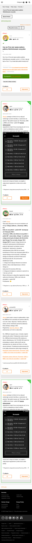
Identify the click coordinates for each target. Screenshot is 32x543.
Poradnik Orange (10, 530)
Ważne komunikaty (5, 533)
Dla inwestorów (4, 506)
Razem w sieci (4, 525)
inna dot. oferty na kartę (9, 81)
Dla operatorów (4, 504)
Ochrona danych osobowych (17, 535)
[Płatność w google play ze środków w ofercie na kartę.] (20, 27)
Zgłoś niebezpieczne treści (6, 528)
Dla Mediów (3, 507)
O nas (17, 504)
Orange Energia (19, 530)
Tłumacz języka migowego (19, 528)
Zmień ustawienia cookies (15, 525)
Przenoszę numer (5, 495)
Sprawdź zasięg (19, 496)
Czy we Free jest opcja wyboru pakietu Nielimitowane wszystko (14, 48)
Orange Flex (3, 523)
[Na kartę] (13, 27)
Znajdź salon (19, 495)
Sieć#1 (10, 523)
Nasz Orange (6, 6)
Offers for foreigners (17, 537)
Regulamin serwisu (15, 533)
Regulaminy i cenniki (5, 498)
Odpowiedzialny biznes (18, 523)
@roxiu (5, 116)
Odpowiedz (25, 89)
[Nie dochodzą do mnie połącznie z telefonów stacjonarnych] (23, 27)
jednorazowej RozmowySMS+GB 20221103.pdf (15, 363)
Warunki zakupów (25, 533)
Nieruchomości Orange (6, 537)
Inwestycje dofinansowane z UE (7, 540)
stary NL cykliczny (14, 327)
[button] (29, 35)
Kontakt (17, 506)
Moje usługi (13, 6)
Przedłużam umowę (5, 496)
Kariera (17, 507)
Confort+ (3, 530)
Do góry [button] (5, 487)
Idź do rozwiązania (26, 24)
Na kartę (20, 6)
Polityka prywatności (5, 535)
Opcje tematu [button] (6, 16)
